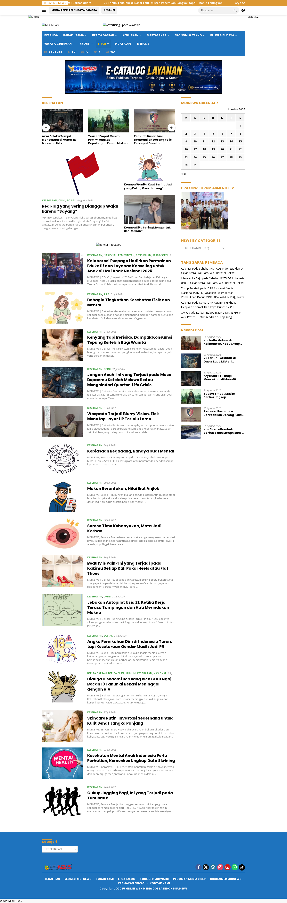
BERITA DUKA (116, 673)
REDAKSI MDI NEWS (77, 879)
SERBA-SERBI (160, 255)
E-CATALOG (123, 44)
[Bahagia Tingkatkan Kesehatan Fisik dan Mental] (62, 308)
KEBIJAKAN (130, 35)
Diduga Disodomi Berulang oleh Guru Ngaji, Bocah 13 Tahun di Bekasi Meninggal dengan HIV (130, 684)
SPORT (85, 44)
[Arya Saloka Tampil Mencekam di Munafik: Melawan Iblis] (62, 120)
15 (240, 141)
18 (204, 149)
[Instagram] (220, 867)
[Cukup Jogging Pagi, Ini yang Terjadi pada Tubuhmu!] (62, 800)
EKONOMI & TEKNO (188, 35)
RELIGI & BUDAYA (222, 35)
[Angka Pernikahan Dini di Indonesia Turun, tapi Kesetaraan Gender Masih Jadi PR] (62, 649)
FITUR (102, 44)
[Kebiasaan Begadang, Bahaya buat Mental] (62, 459)
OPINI (61, 200)
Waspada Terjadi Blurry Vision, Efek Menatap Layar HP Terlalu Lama (123, 416)
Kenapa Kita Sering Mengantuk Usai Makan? (147, 229)
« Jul (183, 173)
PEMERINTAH (126, 255)
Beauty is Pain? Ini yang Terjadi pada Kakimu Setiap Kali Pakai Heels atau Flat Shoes (127, 568)
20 (222, 149)
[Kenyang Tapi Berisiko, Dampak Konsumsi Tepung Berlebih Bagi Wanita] (62, 345)
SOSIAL (71, 200)
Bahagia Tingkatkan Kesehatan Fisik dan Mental (128, 302)
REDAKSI (109, 10)
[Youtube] (227, 867)
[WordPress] (213, 867)
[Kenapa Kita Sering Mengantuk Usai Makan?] (149, 209)
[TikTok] (242, 867)
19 (213, 149)
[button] (235, 10)
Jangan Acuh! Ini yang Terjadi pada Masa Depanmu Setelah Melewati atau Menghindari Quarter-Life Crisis (129, 380)
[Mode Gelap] (243, 10)
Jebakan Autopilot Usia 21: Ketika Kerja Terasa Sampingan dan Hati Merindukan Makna (128, 607)
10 (195, 141)
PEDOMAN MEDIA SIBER (189, 879)
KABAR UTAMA (73, 35)
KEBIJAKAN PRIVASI (131, 883)
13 (222, 141)
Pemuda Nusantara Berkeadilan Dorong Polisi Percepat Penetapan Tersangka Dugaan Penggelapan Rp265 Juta (153, 139)
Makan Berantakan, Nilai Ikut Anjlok (123, 488)
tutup (36, 16)
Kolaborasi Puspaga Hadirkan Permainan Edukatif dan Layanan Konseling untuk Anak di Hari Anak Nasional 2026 (129, 266)
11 (204, 141)
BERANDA (51, 35)
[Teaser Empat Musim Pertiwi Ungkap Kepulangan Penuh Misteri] (108, 120)
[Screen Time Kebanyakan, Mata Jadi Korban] (62, 533)
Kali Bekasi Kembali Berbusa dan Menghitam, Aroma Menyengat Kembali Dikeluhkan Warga (224, 430)
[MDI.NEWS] (50, 25)
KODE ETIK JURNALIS (154, 879)
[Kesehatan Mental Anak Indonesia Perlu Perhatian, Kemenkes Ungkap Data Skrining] (62, 763)
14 (231, 141)
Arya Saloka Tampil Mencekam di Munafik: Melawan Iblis (237, 3)
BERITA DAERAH (103, 35)
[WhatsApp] (235, 867)
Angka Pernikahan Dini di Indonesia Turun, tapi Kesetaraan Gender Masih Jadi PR (129, 644)
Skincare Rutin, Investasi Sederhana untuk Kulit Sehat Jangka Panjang (130, 720)
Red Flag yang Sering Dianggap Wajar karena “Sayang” (80, 208)
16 (186, 149)
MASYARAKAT (156, 35)
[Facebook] (198, 867)
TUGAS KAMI (105, 879)
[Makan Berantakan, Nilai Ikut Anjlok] (62, 496)
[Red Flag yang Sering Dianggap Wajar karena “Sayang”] (80, 173)
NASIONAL (110, 255)
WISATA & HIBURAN (58, 44)
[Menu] (44, 10)
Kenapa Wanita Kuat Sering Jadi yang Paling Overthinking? (148, 186)
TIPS (106, 294)
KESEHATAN (49, 200)
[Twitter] (206, 867)
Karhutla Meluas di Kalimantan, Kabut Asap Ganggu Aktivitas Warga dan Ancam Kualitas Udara (223, 341)
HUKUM (131, 673)
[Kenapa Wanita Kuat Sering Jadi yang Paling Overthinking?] (149, 166)
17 (195, 149)
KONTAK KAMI (160, 883)
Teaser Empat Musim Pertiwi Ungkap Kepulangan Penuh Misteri (107, 139)
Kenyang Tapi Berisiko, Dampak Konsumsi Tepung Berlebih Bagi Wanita (129, 340)
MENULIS (143, 44)
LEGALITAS (52, 879)
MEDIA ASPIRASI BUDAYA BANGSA (74, 10)
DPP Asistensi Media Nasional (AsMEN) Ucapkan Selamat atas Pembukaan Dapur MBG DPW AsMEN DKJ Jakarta (212, 292)
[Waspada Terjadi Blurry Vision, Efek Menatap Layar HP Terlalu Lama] (62, 421)
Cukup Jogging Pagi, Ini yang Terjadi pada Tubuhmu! (130, 795)
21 (231, 149)
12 (213, 141)
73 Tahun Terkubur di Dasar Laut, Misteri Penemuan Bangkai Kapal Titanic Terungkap (126, 3)
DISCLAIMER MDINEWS (225, 879)
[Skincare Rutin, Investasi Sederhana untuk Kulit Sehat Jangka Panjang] (62, 726)
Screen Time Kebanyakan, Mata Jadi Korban (124, 528)
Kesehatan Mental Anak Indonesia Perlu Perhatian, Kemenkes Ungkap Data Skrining (131, 758)
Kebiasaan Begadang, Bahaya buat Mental (130, 451)
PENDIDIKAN (143, 255)
